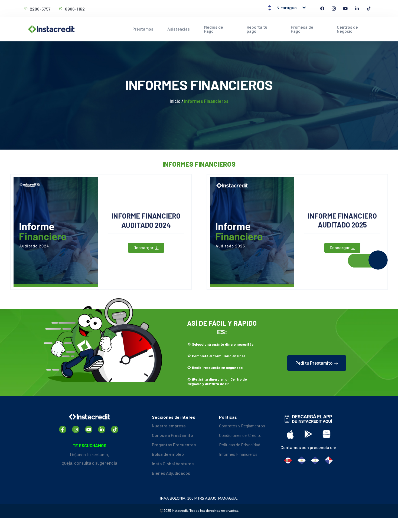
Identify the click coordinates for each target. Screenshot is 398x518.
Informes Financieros (238, 454)
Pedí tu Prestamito (314, 362)
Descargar (143, 247)
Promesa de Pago (302, 29)
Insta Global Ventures (173, 463)
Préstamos (142, 29)
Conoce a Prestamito (172, 435)
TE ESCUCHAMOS (89, 445)
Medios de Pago (213, 29)
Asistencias (178, 29)
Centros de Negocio (347, 29)
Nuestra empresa (169, 425)
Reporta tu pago (257, 29)
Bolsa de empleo (168, 454)
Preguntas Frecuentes (174, 444)
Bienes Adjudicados (171, 473)
